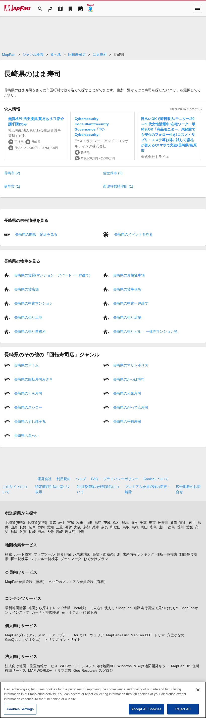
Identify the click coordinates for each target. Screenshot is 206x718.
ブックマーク (70, 559)
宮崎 (59, 532)
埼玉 (134, 523)
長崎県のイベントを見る (133, 234)
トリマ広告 (62, 670)
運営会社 (44, 479)
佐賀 (23, 532)
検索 (8, 554)
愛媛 (189, 527)
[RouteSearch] (50, 8)
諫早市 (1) (12, 186)
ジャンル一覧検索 (44, 559)
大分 (50, 532)
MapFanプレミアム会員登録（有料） (78, 582)
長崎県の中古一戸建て (130, 303)
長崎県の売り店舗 (127, 317)
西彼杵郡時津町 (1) (118, 186)
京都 (86, 527)
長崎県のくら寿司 (28, 393)
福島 (97, 523)
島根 (135, 527)
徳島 (171, 527)
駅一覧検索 (19, 559)
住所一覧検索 (166, 554)
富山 (182, 523)
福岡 (14, 532)
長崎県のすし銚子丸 (30, 421)
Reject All (182, 709)
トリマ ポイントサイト (62, 640)
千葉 (143, 523)
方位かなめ (175, 635)
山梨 (14, 527)
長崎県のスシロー (28, 407)
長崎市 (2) (12, 173)
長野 (23, 527)
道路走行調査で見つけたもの (156, 608)
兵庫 (95, 527)
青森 (52, 523)
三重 (59, 527)
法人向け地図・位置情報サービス (31, 666)
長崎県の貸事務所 (127, 289)
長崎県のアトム (26, 365)
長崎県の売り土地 (28, 317)
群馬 (125, 523)
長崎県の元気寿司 (127, 393)
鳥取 (126, 527)
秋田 (79, 523)
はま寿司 (100, 55)
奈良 (104, 527)
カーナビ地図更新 (46, 612)
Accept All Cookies (146, 709)
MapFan (8, 55)
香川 (180, 527)
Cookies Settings (20, 709)
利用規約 (64, 479)
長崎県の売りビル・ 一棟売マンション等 (145, 331)
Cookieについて (156, 479)
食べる (55, 55)
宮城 (70, 523)
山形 (88, 523)
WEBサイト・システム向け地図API (87, 666)
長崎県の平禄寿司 (127, 421)
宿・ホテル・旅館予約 (79, 612)
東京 (152, 523)
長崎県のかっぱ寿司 (129, 379)
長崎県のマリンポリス (130, 365)
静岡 (41, 527)
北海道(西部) (37, 523)
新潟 (173, 523)
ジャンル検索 (32, 55)
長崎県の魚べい (26, 435)
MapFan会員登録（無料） (25, 582)
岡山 (144, 527)
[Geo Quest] (90, 8)
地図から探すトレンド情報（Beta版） (58, 608)
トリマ (159, 635)
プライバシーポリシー (120, 479)
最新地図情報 (15, 608)
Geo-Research (85, 670)
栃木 (116, 523)
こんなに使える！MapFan (111, 608)
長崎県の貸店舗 (26, 289)
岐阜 (32, 527)
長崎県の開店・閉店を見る (35, 234)
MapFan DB (180, 666)
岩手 (61, 523)
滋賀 (68, 527)
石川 (191, 523)
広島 (153, 527)
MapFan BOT (141, 635)
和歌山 (115, 527)
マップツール (44, 554)
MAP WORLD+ (40, 670)
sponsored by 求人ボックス (186, 108)
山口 (162, 527)
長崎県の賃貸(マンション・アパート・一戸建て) (52, 275)
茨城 (107, 523)
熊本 (41, 532)
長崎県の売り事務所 (30, 331)
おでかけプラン (95, 559)
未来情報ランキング (138, 554)
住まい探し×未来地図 (73, 554)
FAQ (94, 479)
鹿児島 (70, 532)
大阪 (77, 527)
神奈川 (163, 523)
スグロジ (106, 670)
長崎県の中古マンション (33, 303)
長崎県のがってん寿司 (130, 407)
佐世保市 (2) (113, 173)
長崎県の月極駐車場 (129, 275)
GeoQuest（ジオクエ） (23, 640)
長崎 (32, 532)
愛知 (50, 527)
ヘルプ (81, 479)
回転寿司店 (77, 55)
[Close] (197, 689)
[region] (103, 700)
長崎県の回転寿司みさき (33, 379)
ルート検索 (23, 554)
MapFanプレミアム (20, 635)
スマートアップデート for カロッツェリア (71, 635)
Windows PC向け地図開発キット (143, 666)
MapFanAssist (117, 635)
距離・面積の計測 (106, 554)
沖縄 (80, 532)
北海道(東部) (15, 523)
